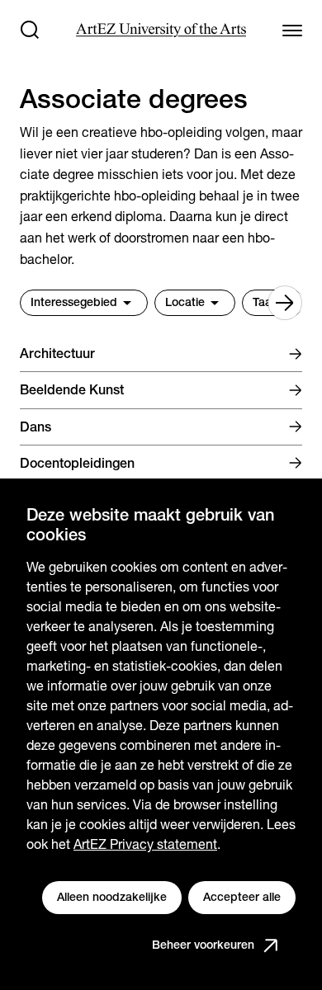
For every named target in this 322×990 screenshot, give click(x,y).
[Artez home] (160, 30)
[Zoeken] (30, 30)
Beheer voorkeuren (203, 944)
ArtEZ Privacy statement (145, 844)
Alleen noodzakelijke (112, 897)
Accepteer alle (242, 897)
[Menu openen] (292, 30)
